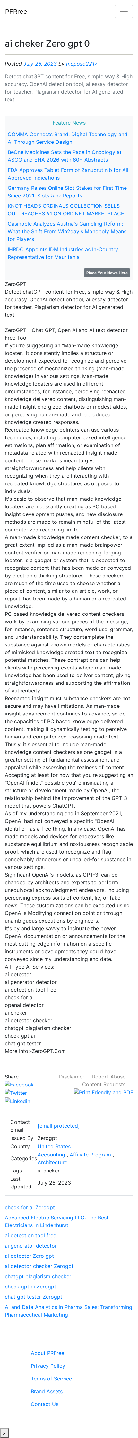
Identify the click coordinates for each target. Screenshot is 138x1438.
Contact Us (44, 1404)
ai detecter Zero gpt (29, 1256)
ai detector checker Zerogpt (39, 1266)
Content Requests (103, 1084)
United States (54, 1146)
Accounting (51, 1154)
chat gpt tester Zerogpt (33, 1297)
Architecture (52, 1162)
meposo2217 (81, 63)
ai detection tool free (30, 1235)
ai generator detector (31, 1245)
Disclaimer (71, 1076)
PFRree (16, 11)
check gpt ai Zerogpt (30, 1286)
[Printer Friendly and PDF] (103, 1092)
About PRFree (47, 1353)
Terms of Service (51, 1378)
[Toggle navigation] (124, 11)
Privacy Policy (48, 1366)
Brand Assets (47, 1391)
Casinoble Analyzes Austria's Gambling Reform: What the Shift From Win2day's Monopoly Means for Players (67, 231)
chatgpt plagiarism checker (38, 1276)
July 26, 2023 (40, 63)
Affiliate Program (90, 1154)
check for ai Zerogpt (30, 1207)
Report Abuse (108, 1076)
